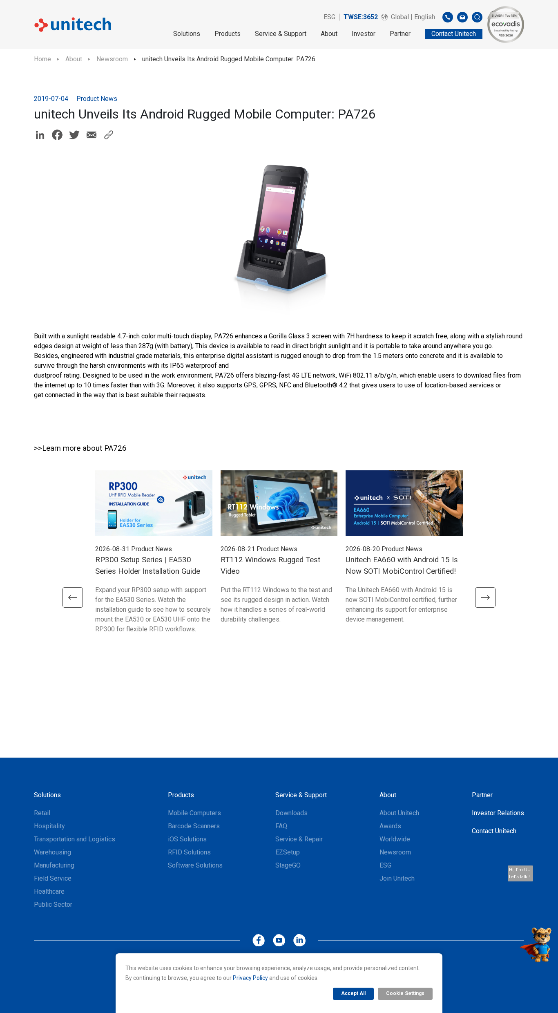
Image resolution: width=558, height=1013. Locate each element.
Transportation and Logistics (74, 839)
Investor (363, 34)
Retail (42, 813)
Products (227, 34)
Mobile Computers (194, 813)
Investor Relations (498, 813)
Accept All (353, 993)
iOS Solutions (187, 839)
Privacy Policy (250, 978)
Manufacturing (54, 865)
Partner (400, 34)
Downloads (291, 813)
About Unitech (399, 813)
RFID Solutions (189, 852)
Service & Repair (299, 839)
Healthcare (49, 891)
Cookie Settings (405, 993)
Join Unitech (397, 878)
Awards (390, 826)
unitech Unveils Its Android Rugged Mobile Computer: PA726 (228, 59)
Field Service (52, 878)
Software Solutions (195, 865)
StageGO (288, 865)
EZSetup (287, 852)
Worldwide (394, 839)
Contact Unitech (494, 831)
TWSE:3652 (361, 17)
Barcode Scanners (194, 826)
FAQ (281, 826)
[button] (72, 597)
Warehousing (52, 852)
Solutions (186, 34)
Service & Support (280, 34)
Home (42, 59)
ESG (329, 17)
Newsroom (112, 59)
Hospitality (49, 826)
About (329, 34)
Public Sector (53, 904)
